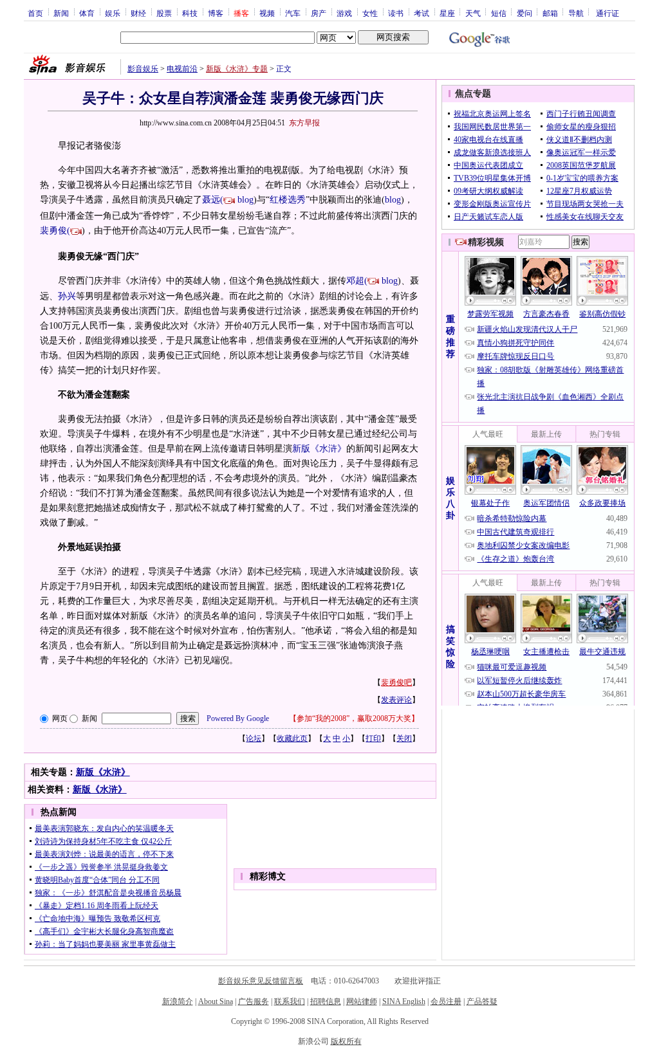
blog (245, 200)
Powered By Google (238, 718)
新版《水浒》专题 (237, 68)
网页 (60, 718)
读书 (396, 13)
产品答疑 (482, 1001)
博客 (215, 13)
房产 (318, 13)
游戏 (344, 13)
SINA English (403, 1001)
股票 (164, 13)
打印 (373, 738)
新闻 (61, 13)
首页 (35, 13)
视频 (267, 13)
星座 (447, 13)
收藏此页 (292, 738)
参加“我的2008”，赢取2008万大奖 (354, 718)
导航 (576, 13)
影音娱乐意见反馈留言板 (260, 980)
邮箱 (550, 13)
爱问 (524, 13)
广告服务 (253, 1001)
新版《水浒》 (103, 772)
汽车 (293, 13)
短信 (498, 13)
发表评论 (396, 699)
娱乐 (112, 13)
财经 (138, 13)
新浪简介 (177, 1001)
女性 (370, 13)
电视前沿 (182, 68)
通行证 (607, 13)
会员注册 (446, 1001)
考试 (421, 13)
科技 (190, 13)
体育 (87, 13)
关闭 (404, 738)
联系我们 (289, 1001)
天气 (473, 13)
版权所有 (346, 1041)
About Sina (215, 1001)
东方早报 (304, 122)
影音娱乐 (142, 68)
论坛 (253, 738)
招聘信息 (325, 1001)
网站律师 (361, 1001)
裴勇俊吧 (396, 682)
